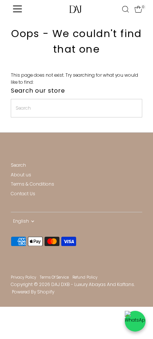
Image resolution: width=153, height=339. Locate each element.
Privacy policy (23, 277)
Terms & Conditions (32, 184)
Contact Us (23, 194)
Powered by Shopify (33, 292)
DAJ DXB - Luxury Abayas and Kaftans (92, 285)
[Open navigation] (17, 9)
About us (21, 175)
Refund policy (84, 277)
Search (18, 165)
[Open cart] (138, 9)
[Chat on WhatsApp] (135, 321)
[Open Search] (125, 9)
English (21, 221)
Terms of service (54, 277)
